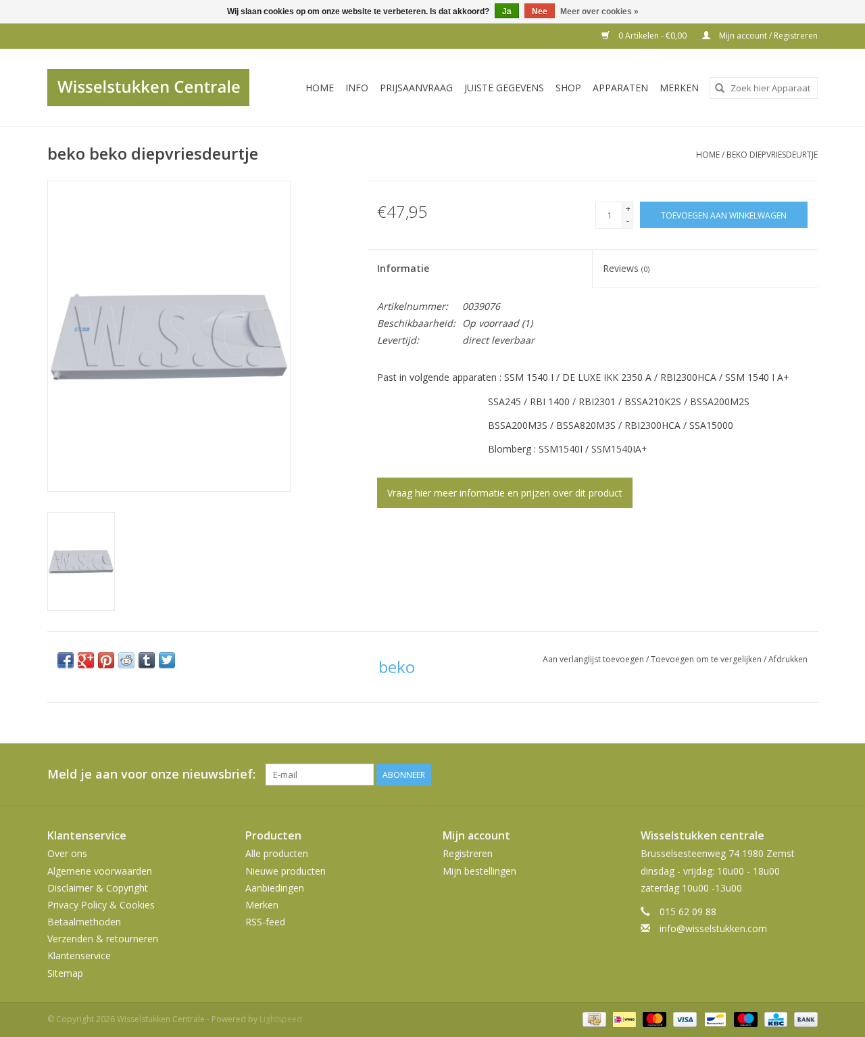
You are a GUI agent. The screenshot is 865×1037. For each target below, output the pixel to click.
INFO (356, 87)
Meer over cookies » (599, 11)
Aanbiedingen (274, 887)
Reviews (626, 268)
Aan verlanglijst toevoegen (594, 659)
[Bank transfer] (803, 1018)
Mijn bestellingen (479, 871)
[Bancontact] (713, 1018)
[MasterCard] (653, 1018)
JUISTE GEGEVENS (504, 87)
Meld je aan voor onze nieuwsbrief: (151, 774)
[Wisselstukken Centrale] (155, 87)
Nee (539, 11)
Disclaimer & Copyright (97, 887)
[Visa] (683, 1018)
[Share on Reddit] (126, 660)
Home (319, 87)
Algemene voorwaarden (99, 871)
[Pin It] (106, 660)
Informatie (403, 268)
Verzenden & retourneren (102, 938)
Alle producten (276, 853)
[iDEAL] (623, 1018)
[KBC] (774, 1018)
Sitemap (65, 973)
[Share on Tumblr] (147, 660)
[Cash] (593, 1018)
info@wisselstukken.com (713, 928)
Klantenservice (79, 955)
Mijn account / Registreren (767, 35)
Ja (507, 11)
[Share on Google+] (86, 660)
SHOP (568, 87)
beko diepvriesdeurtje (772, 154)
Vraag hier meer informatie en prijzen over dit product (504, 492)
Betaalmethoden (84, 921)
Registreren (468, 853)
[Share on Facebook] (65, 660)
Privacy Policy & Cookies (101, 904)
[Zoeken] (720, 88)
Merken (679, 87)
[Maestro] (744, 1018)
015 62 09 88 (688, 911)
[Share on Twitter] (167, 660)
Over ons (67, 853)
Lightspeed (281, 1019)
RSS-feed (265, 921)
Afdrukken (788, 659)
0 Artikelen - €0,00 (652, 35)
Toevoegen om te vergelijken (707, 659)
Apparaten (620, 87)
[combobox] (764, 88)
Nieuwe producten (285, 871)
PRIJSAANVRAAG (416, 87)
